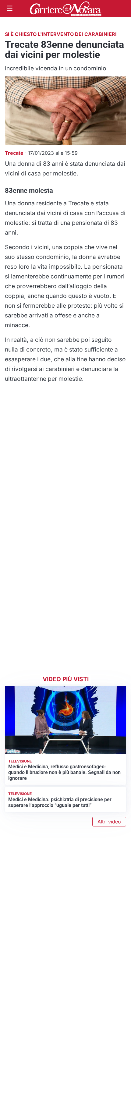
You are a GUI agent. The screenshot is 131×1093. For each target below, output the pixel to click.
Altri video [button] (109, 822)
